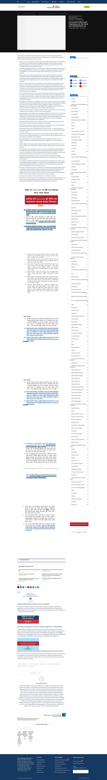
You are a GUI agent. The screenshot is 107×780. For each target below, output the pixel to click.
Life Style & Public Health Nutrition (79, 269)
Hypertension (79, 244)
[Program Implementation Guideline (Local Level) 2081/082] (31, 591)
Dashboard (79, 154)
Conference (79, 145)
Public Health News (79, 381)
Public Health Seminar (79, 395)
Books (79, 128)
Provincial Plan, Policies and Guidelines (79, 359)
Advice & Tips (79, 108)
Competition (79, 142)
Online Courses (79, 319)
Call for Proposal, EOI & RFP (79, 131)
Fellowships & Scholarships (60, 764)
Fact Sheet (79, 182)
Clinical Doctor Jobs (79, 137)
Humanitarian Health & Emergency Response (79, 241)
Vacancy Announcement (79, 481)
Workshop (79, 501)
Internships (79, 261)
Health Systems (79, 234)
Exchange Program (79, 179)
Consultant (79, 148)
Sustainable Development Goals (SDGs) (79, 446)
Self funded (79, 431)
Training (79, 457)
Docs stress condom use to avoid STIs (26, 574)
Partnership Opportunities (78, 763)
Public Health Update (35, 1)
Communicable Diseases (79, 139)
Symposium (79, 452)
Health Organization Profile (79, 231)
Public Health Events (79, 369)
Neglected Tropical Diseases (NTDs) (79, 296)
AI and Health (79, 114)
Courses (79, 151)
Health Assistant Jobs (79, 210)
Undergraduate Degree (79, 469)
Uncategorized (79, 466)
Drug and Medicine (79, 161)
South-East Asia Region (79, 433)
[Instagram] (84, 778)
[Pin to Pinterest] (42, 673)
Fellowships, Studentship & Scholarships (79, 188)
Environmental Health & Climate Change (79, 173)
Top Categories (58, 757)
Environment (79, 169)
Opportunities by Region (79, 324)
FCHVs (79, 185)
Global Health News (79, 200)
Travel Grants (79, 460)
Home (28, 1)
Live (79, 273)
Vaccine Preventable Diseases (79, 484)
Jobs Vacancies (79, 264)
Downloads (62, 1)
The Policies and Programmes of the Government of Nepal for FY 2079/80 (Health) (39, 626)
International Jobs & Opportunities (79, 253)
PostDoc (79, 350)
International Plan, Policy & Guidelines (79, 258)
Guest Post (79, 207)
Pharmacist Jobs (79, 338)
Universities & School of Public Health (79, 478)
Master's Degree (79, 276)
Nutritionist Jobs (79, 310)
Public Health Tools (79, 398)
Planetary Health (79, 347)
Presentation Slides (79, 353)
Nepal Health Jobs (45, 1)
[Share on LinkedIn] (43, 673)
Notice (79, 1)
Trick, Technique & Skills (79, 463)
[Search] (89, 1)
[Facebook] (79, 778)
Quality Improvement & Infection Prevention (79, 404)
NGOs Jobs (39, 770)
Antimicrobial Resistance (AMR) (79, 120)
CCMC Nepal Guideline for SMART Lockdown (51, 578)
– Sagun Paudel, (21, 771)
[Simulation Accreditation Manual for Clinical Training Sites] (30, 728)
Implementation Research (79, 247)
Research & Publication (79, 419)
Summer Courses (79, 442)
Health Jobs (79, 224)
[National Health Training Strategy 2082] (25, 728)
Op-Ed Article (79, 321)
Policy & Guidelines (34, 664)
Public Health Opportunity (79, 389)
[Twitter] (82, 778)
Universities (79, 474)
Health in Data (79, 219)
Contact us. (30, 778)
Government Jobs (40, 772)
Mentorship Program (79, 283)
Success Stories (79, 436)
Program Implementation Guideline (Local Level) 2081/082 (33, 604)
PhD (79, 341)
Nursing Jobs (79, 307)
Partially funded (79, 330)
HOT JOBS (39, 757)
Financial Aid (79, 192)
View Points (79, 493)
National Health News (79, 289)
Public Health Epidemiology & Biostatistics (79, 366)
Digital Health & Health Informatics (79, 157)
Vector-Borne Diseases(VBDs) (79, 487)
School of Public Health (71, 1)
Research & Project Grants (79, 413)
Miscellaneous (79, 286)
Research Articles (79, 422)
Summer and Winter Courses (79, 439)
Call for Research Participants (79, 134)
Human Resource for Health (79, 237)
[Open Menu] (17, 1)
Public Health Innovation (79, 375)
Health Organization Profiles (61, 768)
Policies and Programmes (23, 664)
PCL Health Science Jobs (79, 333)
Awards (79, 125)
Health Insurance (79, 221)
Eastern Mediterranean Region (79, 164)
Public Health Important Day (53, 664)
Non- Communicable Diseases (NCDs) (79, 300)
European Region (79, 176)
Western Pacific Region (79, 499)
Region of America (79, 408)
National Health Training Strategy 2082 (25, 734)
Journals (79, 266)
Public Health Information (79, 372)
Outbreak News (79, 327)
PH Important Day (79, 336)
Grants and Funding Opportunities (79, 203)
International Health (79, 250)
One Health (79, 313)
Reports (79, 411)
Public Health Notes (79, 384)
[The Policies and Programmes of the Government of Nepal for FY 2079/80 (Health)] (28, 614)
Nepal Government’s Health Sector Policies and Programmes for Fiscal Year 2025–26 (40, 651)
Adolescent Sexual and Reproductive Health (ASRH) (79, 105)
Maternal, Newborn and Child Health (79, 279)
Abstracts (79, 98)
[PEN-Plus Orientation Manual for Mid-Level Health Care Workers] (19, 728)
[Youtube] (86, 778)
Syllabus (79, 449)
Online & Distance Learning (79, 316)
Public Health (43, 664)
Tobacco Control (79, 455)
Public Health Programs (79, 392)
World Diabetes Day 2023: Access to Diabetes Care (52, 569)
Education (79, 166)
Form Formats (79, 195)
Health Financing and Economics (29, 13)
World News (79, 504)
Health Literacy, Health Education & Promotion (79, 228)
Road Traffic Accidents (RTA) (79, 425)
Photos (79, 344)
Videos (79, 490)
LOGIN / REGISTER (21, 6)
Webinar (79, 496)
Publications (31, 666)
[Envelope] (89, 778)
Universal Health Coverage (79, 472)
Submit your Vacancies (77, 761)
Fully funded (79, 197)
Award (79, 122)
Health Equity (79, 213)
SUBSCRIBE (87, 6)
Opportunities (54, 1)
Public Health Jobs (79, 378)
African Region (79, 111)
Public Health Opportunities (79, 387)
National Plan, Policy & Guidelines (79, 292)
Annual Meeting (79, 117)
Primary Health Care (79, 355)
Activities (79, 101)
